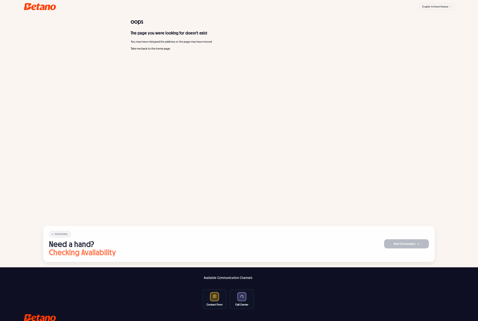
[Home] (40, 6)
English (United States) (435, 6)
